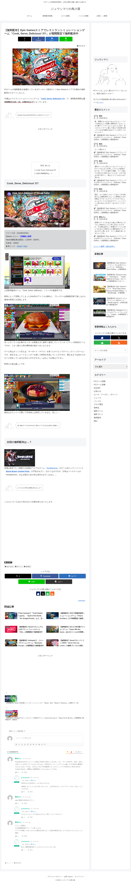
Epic (25, 246)
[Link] (39, 744)
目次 (42, 165)
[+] (45, 744)
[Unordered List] (30, 744)
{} (42, 744)
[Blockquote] (33, 744)
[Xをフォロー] (43, 594)
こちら (100, 102)
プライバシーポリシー (55, 876)
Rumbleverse (52, 468)
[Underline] (22, 744)
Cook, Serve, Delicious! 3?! (53, 99)
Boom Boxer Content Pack (17, 471)
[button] (59, 581)
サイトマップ (79, 876)
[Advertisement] (45, 145)
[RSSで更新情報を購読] (52, 594)
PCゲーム (19, 566)
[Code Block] (36, 744)
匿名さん (33, 780)
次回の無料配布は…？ (44, 173)
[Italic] (19, 744)
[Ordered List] (27, 744)
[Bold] (16, 744)
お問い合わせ (68, 876)
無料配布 (9, 562)
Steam (19, 246)
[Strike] (24, 744)
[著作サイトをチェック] (38, 594)
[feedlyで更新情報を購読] (48, 594)
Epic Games (10, 566)
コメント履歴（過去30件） (104, 246)
